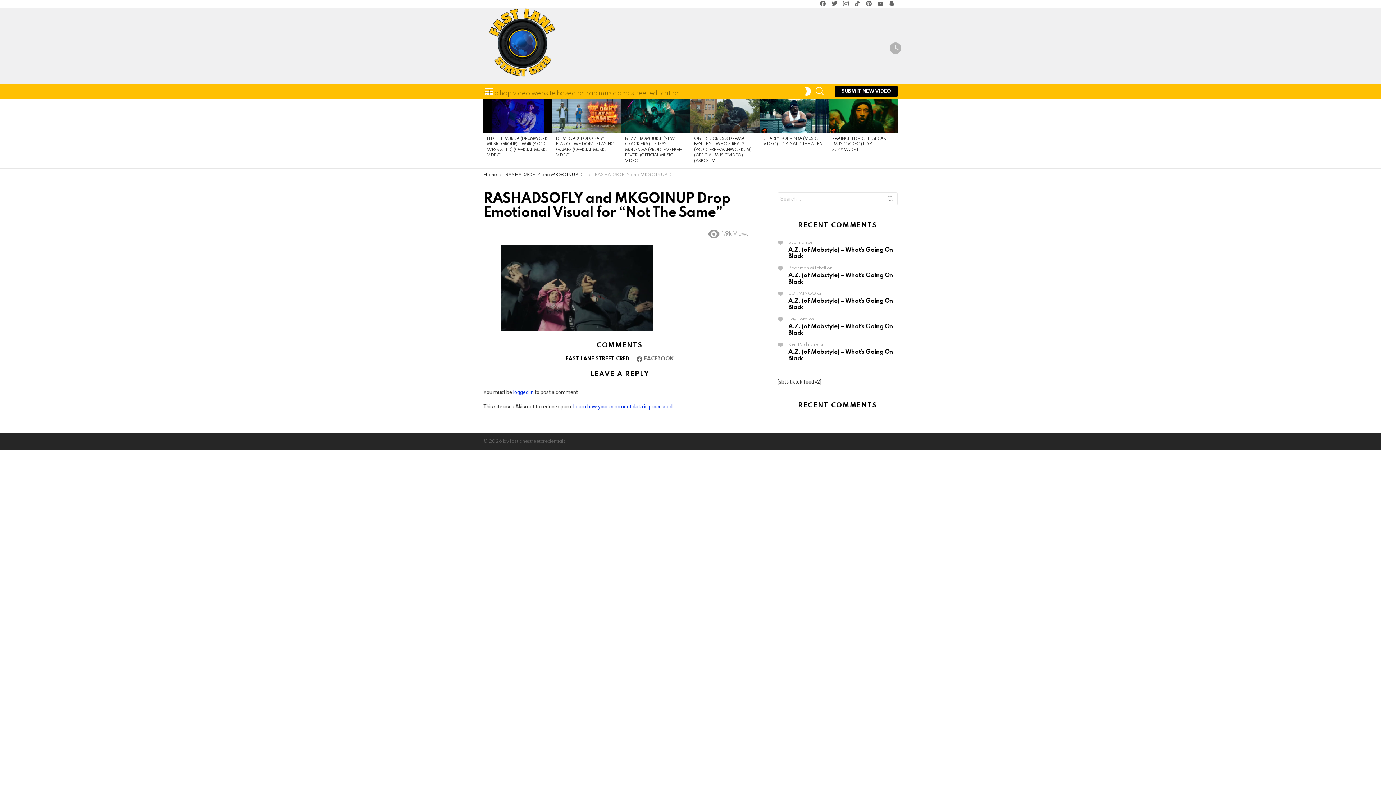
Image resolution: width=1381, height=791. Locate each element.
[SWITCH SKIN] (807, 91)
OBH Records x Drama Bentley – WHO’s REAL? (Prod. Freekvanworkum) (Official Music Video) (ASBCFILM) (723, 150)
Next (894, 133)
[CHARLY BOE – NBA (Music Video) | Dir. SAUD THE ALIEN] (794, 116)
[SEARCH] (820, 91)
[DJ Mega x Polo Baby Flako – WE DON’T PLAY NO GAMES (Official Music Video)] (586, 116)
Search (890, 200)
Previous (487, 133)
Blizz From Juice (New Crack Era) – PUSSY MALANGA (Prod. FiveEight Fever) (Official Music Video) (654, 150)
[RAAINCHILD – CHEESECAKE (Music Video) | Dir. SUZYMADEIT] (863, 116)
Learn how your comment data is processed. (623, 407)
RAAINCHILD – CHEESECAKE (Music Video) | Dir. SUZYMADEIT (860, 144)
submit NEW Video (866, 91)
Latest (895, 49)
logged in (523, 392)
